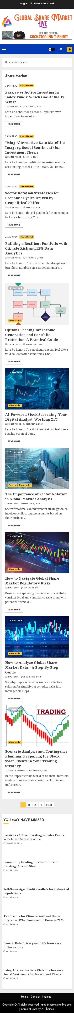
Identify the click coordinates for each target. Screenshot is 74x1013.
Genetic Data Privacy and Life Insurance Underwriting (32, 945)
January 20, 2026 (34, 344)
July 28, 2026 (12, 870)
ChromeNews (29, 1009)
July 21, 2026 (12, 897)
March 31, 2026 (33, 207)
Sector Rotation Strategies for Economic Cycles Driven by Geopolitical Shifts (32, 198)
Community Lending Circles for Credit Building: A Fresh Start (31, 864)
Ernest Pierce (14, 106)
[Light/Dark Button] (51, 49)
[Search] (61, 49)
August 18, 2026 (33, 106)
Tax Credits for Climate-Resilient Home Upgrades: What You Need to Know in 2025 (33, 918)
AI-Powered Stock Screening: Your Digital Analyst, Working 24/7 (36, 417)
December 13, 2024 (38, 770)
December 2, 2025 (34, 424)
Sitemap (46, 997)
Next (49, 805)
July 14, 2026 (12, 924)
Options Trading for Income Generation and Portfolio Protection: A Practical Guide (31, 335)
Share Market (26, 85)
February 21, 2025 (31, 504)
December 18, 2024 (32, 677)
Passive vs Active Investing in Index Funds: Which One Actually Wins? (34, 97)
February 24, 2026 (34, 258)
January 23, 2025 (31, 588)
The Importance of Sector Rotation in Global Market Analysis (36, 496)
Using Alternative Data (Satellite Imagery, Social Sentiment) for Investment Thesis (35, 147)
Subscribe (69, 49)
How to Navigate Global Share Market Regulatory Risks (32, 580)
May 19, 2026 (12, 951)
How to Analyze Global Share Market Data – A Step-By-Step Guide (31, 667)
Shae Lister (12, 504)
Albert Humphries (16, 770)
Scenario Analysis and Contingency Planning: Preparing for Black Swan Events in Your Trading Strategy (36, 758)
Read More (14, 124)
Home (24, 997)
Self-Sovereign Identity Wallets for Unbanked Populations (36, 891)
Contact (35, 997)
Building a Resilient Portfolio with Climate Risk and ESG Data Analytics (36, 248)
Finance (12, 485)
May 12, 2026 (32, 157)
